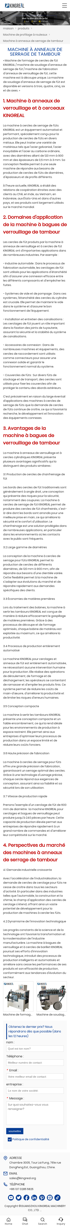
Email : (12, 1071)
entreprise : (14, 1085)
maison (8, 28)
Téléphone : (15, 1057)
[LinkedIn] (34, 1198)
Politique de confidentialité (30, 1139)
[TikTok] (57, 1198)
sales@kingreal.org (22, 1178)
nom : (10, 1043)
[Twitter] (19, 1198)
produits (23, 28)
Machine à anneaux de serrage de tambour (33, 41)
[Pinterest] (42, 1198)
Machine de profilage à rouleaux (25, 35)
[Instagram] (50, 1198)
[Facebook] (26, 1198)
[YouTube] (11, 1198)
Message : (15, 1099)
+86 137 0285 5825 (21, 1189)
